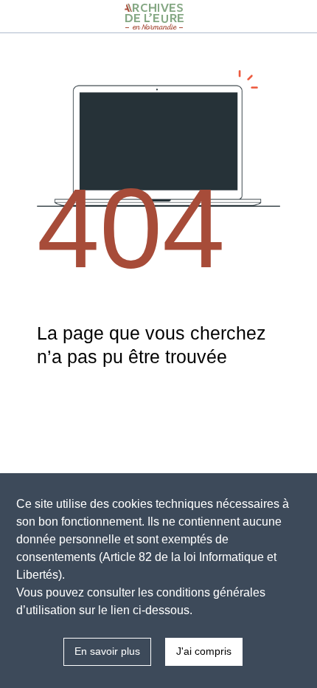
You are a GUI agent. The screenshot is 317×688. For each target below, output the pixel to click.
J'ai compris (203, 651)
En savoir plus (107, 651)
